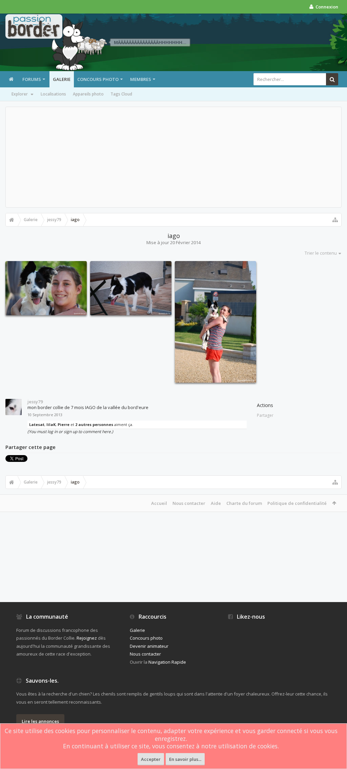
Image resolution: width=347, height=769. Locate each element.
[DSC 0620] (130, 288)
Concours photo (98, 79)
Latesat (36, 424)
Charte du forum (244, 503)
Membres (140, 79)
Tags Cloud (121, 94)
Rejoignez (87, 638)
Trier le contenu (321, 253)
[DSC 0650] (215, 322)
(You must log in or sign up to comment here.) (70, 431)
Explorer (20, 94)
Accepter (151, 759)
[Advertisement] (173, 157)
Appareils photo (88, 94)
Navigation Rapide (167, 662)
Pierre (63, 424)
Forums (31, 79)
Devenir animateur (149, 646)
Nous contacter (188, 503)
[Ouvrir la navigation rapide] (335, 219)
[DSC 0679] (46, 288)
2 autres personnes (94, 424)
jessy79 (35, 402)
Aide (216, 503)
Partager (265, 415)
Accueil (159, 503)
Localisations (53, 94)
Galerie (61, 79)
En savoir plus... (185, 759)
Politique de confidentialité (297, 503)
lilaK (51, 424)
